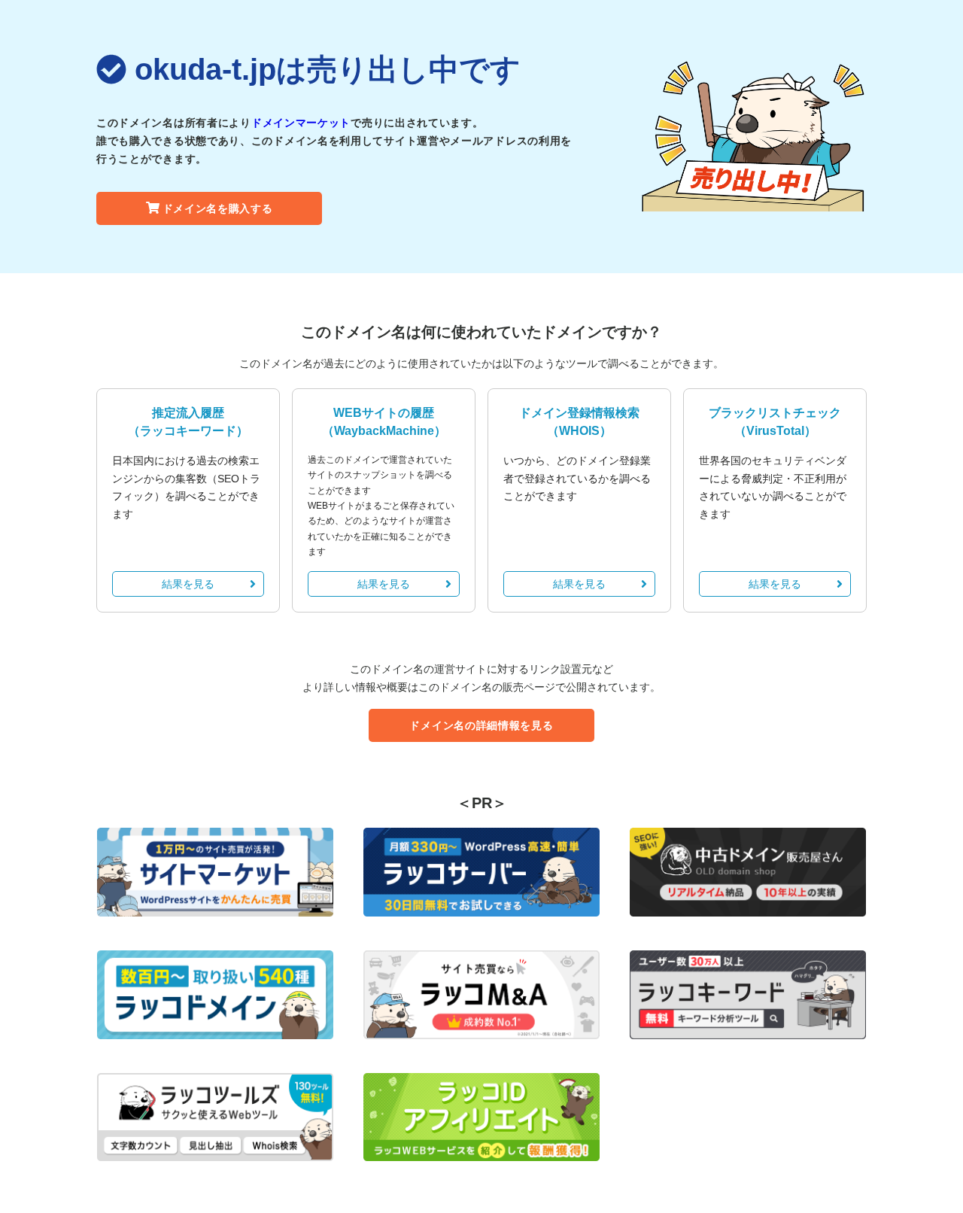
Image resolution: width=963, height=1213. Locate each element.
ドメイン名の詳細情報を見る (481, 725)
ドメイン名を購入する (218, 208)
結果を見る (188, 584)
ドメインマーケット (301, 123)
